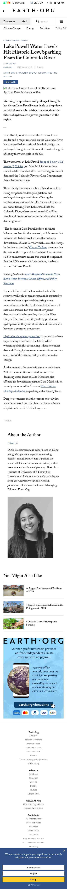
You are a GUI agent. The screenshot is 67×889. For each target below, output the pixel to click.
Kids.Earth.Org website (33, 804)
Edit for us (33, 834)
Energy (30, 28)
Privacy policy (33, 759)
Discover (9, 21)
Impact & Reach (33, 743)
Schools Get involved (33, 808)
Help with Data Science (33, 838)
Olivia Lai (11, 63)
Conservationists (33, 822)
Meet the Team (33, 751)
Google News (33, 793)
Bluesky (33, 785)
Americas (7, 67)
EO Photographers (33, 818)
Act (24, 21)
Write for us (33, 830)
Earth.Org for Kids (33, 747)
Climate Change (12, 28)
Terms (22, 759)
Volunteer (33, 826)
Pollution (45, 28)
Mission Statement (33, 739)
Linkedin (33, 781)
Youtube (33, 789)
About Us (33, 735)
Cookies (43, 759)
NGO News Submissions (33, 842)
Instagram (33, 777)
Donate (33, 755)
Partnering (33, 846)
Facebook (33, 773)
